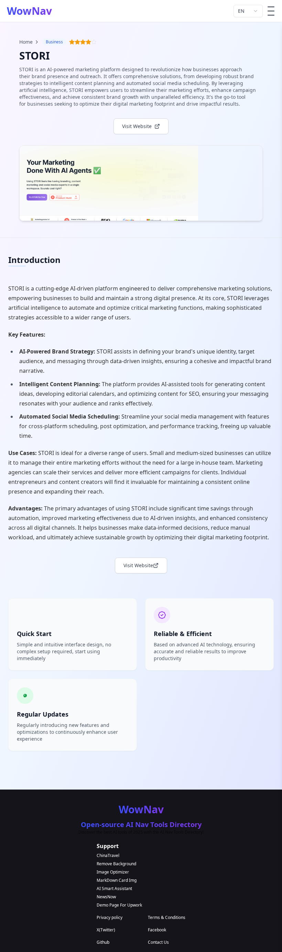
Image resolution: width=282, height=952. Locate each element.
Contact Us (158, 942)
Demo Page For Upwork (119, 905)
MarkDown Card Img (117, 880)
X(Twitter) (106, 930)
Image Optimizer (113, 872)
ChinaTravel (108, 855)
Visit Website (138, 565)
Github (103, 942)
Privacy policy (109, 917)
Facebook (157, 930)
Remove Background (116, 864)
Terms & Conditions (166, 917)
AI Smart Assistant (114, 888)
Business (54, 42)
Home (26, 42)
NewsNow (106, 897)
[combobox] (248, 11)
